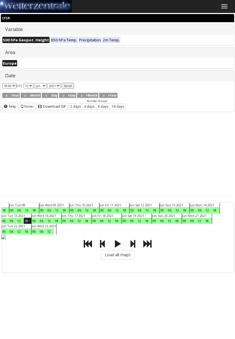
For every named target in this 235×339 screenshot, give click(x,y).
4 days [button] (89, 106)
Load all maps (118, 254)
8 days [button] (103, 106)
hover (29, 106)
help (12, 106)
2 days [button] (75, 106)
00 (11, 210)
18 (4, 210)
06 (19, 210)
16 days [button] (117, 106)
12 (26, 210)
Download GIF (54, 106)
